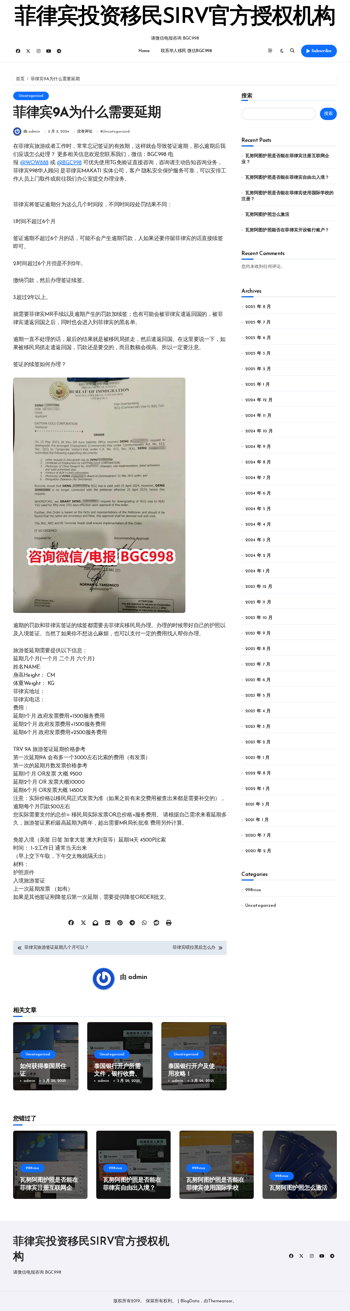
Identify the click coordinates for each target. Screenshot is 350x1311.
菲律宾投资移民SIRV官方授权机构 (175, 17)
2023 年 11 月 (258, 602)
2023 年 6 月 (258, 680)
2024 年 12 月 (259, 400)
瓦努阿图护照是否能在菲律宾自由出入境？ (287, 177)
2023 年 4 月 (258, 711)
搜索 (246, 95)
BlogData (189, 1301)
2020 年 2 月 (258, 851)
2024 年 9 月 (258, 447)
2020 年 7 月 (258, 835)
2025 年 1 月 (257, 384)
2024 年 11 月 (258, 416)
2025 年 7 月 (258, 322)
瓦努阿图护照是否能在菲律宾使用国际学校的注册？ (215, 1188)
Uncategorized (31, 96)
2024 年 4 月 (258, 524)
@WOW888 (34, 163)
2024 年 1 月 (257, 571)
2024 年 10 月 (259, 431)
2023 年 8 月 (258, 649)
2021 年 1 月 (257, 820)
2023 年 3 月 (258, 727)
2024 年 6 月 (258, 493)
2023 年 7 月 (258, 664)
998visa (253, 890)
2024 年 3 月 (258, 540)
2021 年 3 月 (257, 804)
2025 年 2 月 (258, 369)
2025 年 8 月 (258, 307)
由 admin (32, 132)
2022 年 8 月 (258, 773)
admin (137, 977)
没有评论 (84, 132)
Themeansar (220, 1301)
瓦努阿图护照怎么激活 (267, 214)
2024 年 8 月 (258, 462)
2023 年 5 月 (258, 695)
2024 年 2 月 (258, 555)
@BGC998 (69, 163)
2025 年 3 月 (258, 353)
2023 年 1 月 (257, 758)
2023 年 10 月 (259, 618)
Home (144, 51)
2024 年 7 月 (258, 478)
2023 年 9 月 (258, 633)
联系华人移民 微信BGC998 (186, 51)
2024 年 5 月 (258, 509)
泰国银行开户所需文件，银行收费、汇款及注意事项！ (117, 1074)
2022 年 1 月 (257, 789)
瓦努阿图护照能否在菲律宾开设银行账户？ (287, 230)
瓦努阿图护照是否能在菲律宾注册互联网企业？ (49, 1188)
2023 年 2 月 (258, 742)
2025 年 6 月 (258, 338)
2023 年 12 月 (258, 587)
